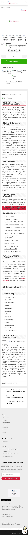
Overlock (5, 420)
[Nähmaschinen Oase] (14, 2)
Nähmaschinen (6, 417)
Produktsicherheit (10, 383)
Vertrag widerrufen (6, 500)
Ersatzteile (5, 429)
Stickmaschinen (6, 422)
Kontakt (4, 446)
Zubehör (5, 425)
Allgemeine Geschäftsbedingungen (11, 453)
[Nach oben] (4, 532)
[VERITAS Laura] (14, 21)
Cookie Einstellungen (8, 456)
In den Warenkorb (14, 61)
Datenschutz (6, 444)
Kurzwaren (5, 427)
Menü (2, 2)
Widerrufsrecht (6, 451)
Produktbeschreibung (11, 94)
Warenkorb (5, 432)
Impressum (5, 441)
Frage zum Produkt (8, 67)
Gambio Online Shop (14, 533)
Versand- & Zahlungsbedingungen (11, 449)
